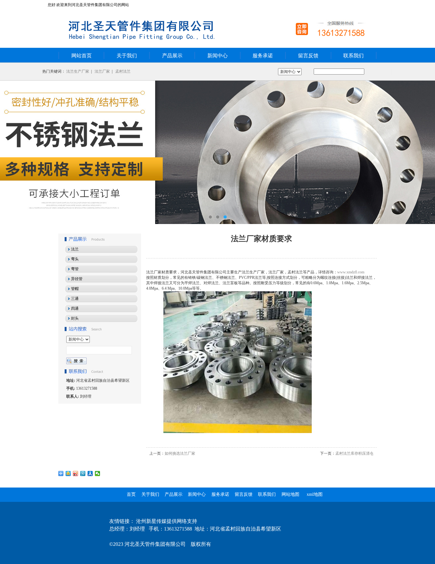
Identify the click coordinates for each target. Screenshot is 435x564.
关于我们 (127, 55)
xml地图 (315, 494)
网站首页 (81, 55)
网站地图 (290, 494)
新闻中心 (217, 55)
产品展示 (172, 55)
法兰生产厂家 (77, 71)
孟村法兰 (123, 71)
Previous (11, 152)
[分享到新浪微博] (75, 473)
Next (424, 152)
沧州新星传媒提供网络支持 (166, 521)
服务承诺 (263, 55)
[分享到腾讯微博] (83, 473)
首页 (131, 494)
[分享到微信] (97, 473)
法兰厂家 (102, 71)
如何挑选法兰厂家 (180, 453)
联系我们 (353, 55)
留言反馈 (308, 55)
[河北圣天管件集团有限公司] (217, 152)
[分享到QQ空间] (68, 473)
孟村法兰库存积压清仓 (354, 453)
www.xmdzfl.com (350, 272)
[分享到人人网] (90, 473)
